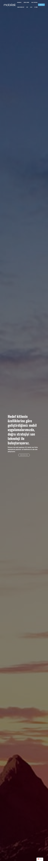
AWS (27, 7)
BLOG (31, 7)
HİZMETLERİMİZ (26, 2)
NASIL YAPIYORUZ (34, 2)
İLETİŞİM (35, 7)
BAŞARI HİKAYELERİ (20, 7)
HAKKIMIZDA (19, 2)
